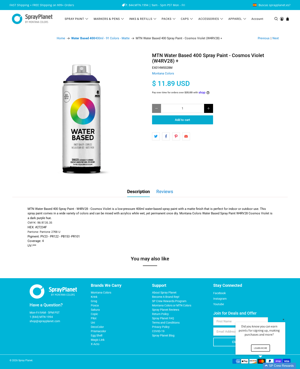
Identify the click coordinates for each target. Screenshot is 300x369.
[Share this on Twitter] (156, 136)
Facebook (219, 293)
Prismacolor (98, 331)
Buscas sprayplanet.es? (274, 5)
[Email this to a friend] (186, 136)
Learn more (260, 348)
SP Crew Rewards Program (169, 301)
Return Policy (160, 314)
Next (275, 38)
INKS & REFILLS (140, 18)
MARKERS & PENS (107, 18)
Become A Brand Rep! (165, 296)
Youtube (218, 304)
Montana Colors (163, 73)
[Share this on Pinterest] (176, 136)
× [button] (283, 319)
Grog (94, 301)
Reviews (164, 191)
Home (61, 38)
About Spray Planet (164, 292)
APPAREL (235, 18)
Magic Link (97, 339)
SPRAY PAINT (74, 18)
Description (138, 191)
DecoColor (97, 326)
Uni (93, 322)
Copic (94, 314)
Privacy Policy (161, 326)
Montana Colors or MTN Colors (171, 305)
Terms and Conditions (166, 322)
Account (257, 18)
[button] (265, 366)
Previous (264, 38)
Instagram (220, 298)
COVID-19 (158, 331)
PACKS (166, 18)
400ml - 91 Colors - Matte (100, 38)
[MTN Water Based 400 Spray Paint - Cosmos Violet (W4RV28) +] (84, 116)
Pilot (94, 318)
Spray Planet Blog (163, 335)
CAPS (185, 18)
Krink (94, 296)
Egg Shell (96, 335)
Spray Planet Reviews (165, 309)
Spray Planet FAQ (163, 318)
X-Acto (95, 344)
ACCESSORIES (208, 18)
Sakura (95, 309)
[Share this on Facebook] (166, 136)
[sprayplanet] (32, 19)
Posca (95, 305)
